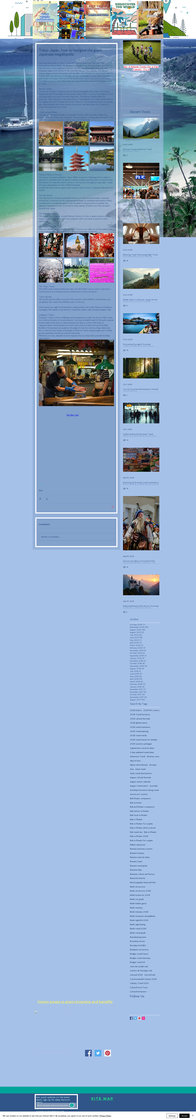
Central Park (149, 975)
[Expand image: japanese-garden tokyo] (76, 271)
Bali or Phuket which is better (143, 828)
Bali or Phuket (136, 819)
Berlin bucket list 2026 (140, 895)
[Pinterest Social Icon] (107, 1053)
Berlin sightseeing (137, 924)
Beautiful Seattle (137, 878)
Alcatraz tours (153, 756)
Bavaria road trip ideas (140, 857)
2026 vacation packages (141, 744)
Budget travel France (139, 954)
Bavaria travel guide (138, 866)
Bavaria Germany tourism (141, 849)
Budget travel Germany (140, 958)
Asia (41, 490)
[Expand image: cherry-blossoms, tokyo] (51, 271)
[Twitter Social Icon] (98, 1053)
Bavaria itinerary (137, 853)
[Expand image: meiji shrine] (76, 245)
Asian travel (140, 769)
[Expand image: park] (102, 245)
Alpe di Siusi (135, 761)
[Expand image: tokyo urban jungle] (51, 245)
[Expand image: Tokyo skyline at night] (51, 133)
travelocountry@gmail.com (50, 1111)
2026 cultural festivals (140, 719)
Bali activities (135, 803)
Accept (184, 1115)
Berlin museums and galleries (142, 916)
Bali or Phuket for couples (141, 824)
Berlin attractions (137, 887)
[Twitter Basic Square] (135, 1018)
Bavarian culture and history (142, 874)
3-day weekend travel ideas (142, 752)
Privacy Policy (105, 1115)
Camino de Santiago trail (141, 971)
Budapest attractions (139, 950)
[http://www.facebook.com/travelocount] (88, 1053)
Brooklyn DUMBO (138, 945)
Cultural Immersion (138, 992)
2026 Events (136, 710)
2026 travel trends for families (143, 740)
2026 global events (138, 723)
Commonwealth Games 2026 (143, 979)
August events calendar (140, 782)
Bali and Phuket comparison (142, 807)
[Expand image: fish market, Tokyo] (76, 373)
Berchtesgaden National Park (143, 882)
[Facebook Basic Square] (131, 1018)
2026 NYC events (151, 710)
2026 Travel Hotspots (140, 714)
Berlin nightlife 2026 (139, 920)
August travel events (139, 786)
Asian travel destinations (141, 773)
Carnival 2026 (136, 975)
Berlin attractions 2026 (140, 891)
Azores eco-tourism (139, 794)
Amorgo (153, 765)
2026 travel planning (139, 731)
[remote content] (76, 415)
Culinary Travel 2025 (139, 983)
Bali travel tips (136, 832)
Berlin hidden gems (138, 903)
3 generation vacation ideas (142, 748)
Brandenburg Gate (138, 937)
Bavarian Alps (136, 870)
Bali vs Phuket (150, 832)
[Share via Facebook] (40, 499)
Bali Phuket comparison (140, 798)
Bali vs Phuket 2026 (139, 836)
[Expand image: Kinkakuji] (102, 159)
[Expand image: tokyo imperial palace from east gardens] (51, 159)
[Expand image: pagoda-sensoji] (76, 159)
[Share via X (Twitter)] (46, 499)
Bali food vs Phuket (138, 815)
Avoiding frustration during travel (144, 790)
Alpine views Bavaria (139, 765)
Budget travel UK (137, 962)
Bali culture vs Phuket (139, 811)
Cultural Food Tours (139, 987)
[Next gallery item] (110, 373)
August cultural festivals (140, 777)
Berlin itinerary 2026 (139, 912)
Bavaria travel (136, 861)
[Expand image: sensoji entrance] (102, 133)
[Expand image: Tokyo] (76, 133)
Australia (153, 786)
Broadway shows (137, 941)
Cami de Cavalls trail (139, 966)
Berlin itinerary (136, 908)
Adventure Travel (137, 756)
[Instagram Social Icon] (143, 1018)
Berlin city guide (137, 899)
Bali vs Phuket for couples (141, 840)
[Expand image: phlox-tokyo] (102, 271)
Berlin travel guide (138, 933)
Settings (172, 1115)
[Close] (192, 1116)
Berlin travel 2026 (138, 929)
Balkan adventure (137, 845)
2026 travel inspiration (140, 727)
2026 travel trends (138, 735)
